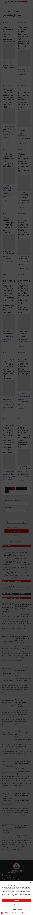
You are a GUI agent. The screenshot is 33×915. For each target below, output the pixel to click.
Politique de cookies (9, 912)
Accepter (16, 900)
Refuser (16, 905)
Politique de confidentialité (21, 912)
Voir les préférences (16, 909)
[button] (30, 883)
